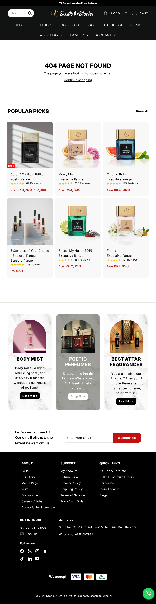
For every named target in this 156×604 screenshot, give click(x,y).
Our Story (28, 477)
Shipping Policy (71, 489)
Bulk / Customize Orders (116, 477)
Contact (104, 34)
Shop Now (78, 396)
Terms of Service (72, 495)
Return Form (69, 477)
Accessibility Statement (38, 507)
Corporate (106, 483)
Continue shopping (78, 80)
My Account (69, 471)
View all (142, 111)
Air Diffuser (51, 34)
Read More (29, 395)
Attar (135, 24)
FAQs (25, 471)
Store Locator (109, 489)
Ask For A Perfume (112, 471)
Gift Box (44, 24)
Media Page (29, 483)
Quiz (24, 489)
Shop (21, 24)
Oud (91, 24)
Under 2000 (70, 24)
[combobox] (21, 13)
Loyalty (78, 34)
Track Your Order (72, 501)
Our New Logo (31, 495)
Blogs (103, 495)
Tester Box (112, 24)
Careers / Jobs (32, 501)
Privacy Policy (70, 483)
